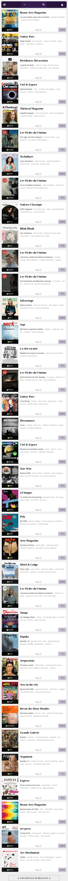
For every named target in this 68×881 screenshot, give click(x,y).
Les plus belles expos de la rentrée (34, 17)
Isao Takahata (26, 233)
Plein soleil (24, 569)
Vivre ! (22, 425)
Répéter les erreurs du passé (32, 353)
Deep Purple (25, 41)
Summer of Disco (27, 545)
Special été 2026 (27, 689)
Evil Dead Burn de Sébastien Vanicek (35, 281)
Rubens (23, 737)
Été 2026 (23, 521)
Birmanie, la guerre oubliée (31, 329)
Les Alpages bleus (27, 617)
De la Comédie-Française (30, 185)
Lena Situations (26, 161)
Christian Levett (26, 665)
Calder (22, 857)
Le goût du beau (27, 65)
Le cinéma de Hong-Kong (30, 497)
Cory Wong (24, 401)
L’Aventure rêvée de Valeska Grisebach (36, 257)
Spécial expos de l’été (29, 809)
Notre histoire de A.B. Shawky (32, 377)
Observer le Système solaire (31, 449)
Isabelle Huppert (27, 113)
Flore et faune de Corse (30, 785)
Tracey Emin (25, 833)
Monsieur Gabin (27, 713)
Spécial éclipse (26, 89)
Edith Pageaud (26, 209)
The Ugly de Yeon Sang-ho (31, 137)
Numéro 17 (24, 761)
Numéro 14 (24, 641)
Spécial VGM (25, 473)
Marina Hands (26, 305)
